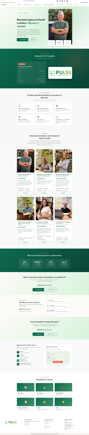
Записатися (33, 39)
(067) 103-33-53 (44, 285)
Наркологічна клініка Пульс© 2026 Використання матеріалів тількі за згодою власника (44, 433)
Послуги (19, 4)
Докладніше (25, 242)
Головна (18, 13)
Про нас (76, 4)
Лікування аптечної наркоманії (49, 4)
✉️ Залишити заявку (50, 289)
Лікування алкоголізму (27, 4)
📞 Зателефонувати (22, 39)
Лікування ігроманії (60, 4)
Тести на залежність (69, 4)
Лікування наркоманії (37, 4)
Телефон (48, 357)
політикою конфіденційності (62, 365)
